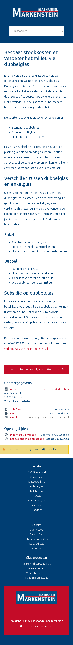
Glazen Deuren (36, 568)
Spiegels (36, 548)
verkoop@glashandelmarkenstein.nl (26, 348)
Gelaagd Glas (36, 543)
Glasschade (36, 477)
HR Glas (36, 495)
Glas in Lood (36, 529)
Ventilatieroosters (36, 573)
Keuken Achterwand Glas (36, 563)
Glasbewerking (36, 481)
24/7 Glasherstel (36, 472)
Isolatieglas (36, 491)
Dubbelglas (36, 486)
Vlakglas (36, 524)
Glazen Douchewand (36, 577)
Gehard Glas (36, 534)
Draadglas (36, 509)
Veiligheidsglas (36, 500)
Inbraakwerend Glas (36, 539)
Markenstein (36, 13)
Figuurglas (36, 505)
